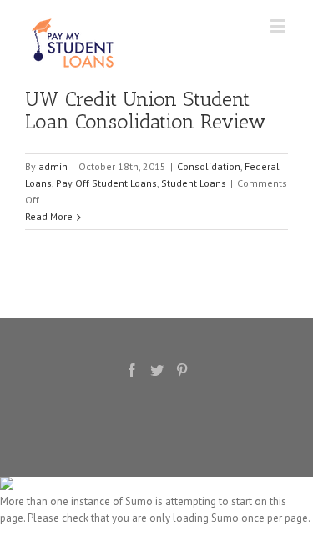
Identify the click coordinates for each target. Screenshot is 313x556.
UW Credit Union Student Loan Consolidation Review (145, 110)
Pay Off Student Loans (106, 183)
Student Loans (193, 183)
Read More (49, 216)
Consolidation (208, 166)
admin (53, 166)
